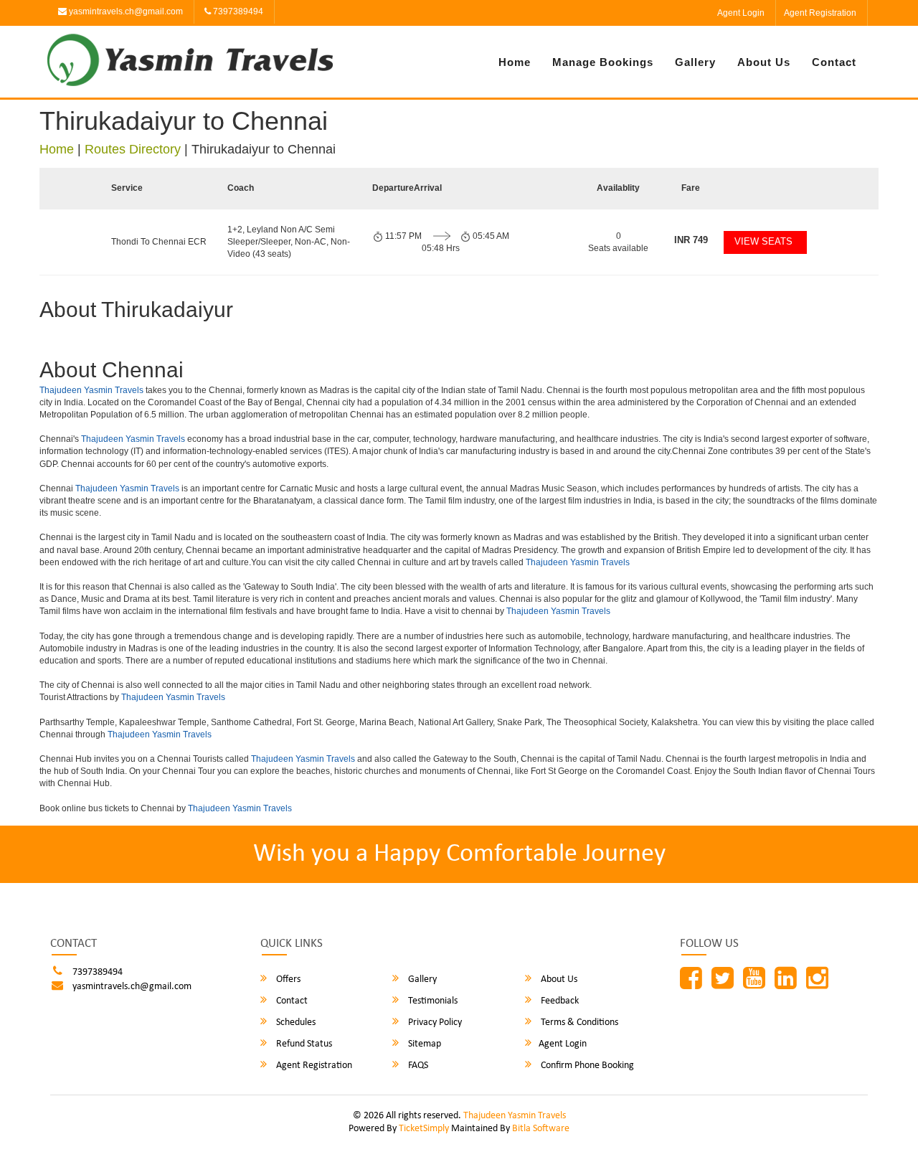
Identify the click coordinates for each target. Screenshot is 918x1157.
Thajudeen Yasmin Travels (91, 390)
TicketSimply (424, 1128)
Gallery (695, 62)
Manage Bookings (602, 62)
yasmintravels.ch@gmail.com (125, 11)
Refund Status (303, 1044)
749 (691, 240)
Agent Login (741, 13)
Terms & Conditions (578, 1022)
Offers (287, 979)
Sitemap (423, 1044)
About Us (763, 62)
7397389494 (237, 11)
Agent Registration (820, 13)
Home (514, 62)
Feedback (559, 1001)
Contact (834, 62)
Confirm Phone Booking (586, 1065)
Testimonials (432, 1001)
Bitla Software (540, 1128)
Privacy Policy (434, 1022)
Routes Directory (133, 149)
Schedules (295, 1022)
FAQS (417, 1065)
